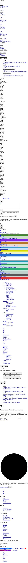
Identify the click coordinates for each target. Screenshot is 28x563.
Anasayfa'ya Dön (4, 420)
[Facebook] (3, 328)
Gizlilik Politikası (4, 487)
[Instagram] (3, 332)
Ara (17, 212)
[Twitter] (3, 330)
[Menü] (1, 201)
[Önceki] (1, 383)
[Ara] (1, 214)
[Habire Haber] (9, 207)
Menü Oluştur (6, 198)
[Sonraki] (4, 383)
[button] (1, 225)
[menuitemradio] (12, 373)
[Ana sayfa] (4, 343)
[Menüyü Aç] (1, 210)
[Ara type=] (15, 216)
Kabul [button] (10, 487)
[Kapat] (1, 227)
